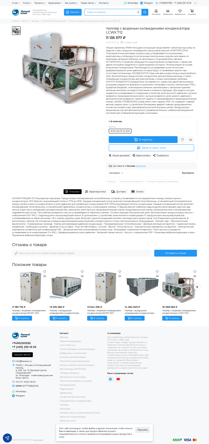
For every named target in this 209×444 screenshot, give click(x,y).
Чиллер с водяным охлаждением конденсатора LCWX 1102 (179, 311)
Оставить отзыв (175, 253)
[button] (12, 287)
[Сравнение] (190, 139)
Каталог (25, 21)
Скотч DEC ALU (68, 345)
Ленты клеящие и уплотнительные (77, 349)
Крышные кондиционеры (73, 416)
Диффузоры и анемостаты (73, 353)
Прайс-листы (87, 3)
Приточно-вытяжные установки (76, 381)
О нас (15, 3)
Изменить (141, 166)
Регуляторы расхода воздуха (74, 361)
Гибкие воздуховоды (70, 341)
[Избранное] (182, 139)
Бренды (35, 21)
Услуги (26, 3)
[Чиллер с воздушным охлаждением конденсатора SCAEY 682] (142, 287)
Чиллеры (111, 181)
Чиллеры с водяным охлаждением (162, 181)
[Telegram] (110, 379)
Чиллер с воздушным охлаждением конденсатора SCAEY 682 (139, 311)
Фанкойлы (65, 409)
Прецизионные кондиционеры (75, 401)
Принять (142, 430)
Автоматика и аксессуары (73, 377)
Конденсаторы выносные (73, 397)
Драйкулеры (66, 393)
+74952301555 (165, 3)
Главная (15, 21)
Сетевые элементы (69, 373)
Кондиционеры (67, 385)
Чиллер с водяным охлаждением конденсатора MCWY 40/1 (29, 311)
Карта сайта (38, 440)
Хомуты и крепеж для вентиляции (77, 365)
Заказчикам (54, 3)
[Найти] (144, 12)
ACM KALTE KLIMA (120, 131)
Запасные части (68, 420)
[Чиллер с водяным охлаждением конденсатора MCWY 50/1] (104, 287)
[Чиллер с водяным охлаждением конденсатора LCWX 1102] (179, 287)
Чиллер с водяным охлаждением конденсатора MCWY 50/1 (104, 311)
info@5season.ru (24, 361)
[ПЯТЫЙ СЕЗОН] (21, 12)
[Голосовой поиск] (138, 12)
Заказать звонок (22, 354)
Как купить (70, 3)
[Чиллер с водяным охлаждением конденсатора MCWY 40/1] (29, 287)
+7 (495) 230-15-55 (182, 3)
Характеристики (97, 191)
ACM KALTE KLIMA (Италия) (54, 21)
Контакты (103, 3)
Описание (74, 191)
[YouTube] (118, 379)
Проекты (39, 3)
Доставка (121, 191)
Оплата (139, 191)
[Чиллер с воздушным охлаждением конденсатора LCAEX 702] (67, 287)
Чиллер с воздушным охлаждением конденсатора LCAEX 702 (64, 311)
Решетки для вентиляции (73, 357)
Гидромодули (67, 389)
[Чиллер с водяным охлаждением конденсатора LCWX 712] (62, 66)
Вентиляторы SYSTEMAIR (73, 369)
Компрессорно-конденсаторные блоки (80, 412)
